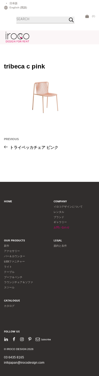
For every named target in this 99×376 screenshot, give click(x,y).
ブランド (59, 217)
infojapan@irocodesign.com (24, 362)
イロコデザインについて (68, 206)
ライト (8, 266)
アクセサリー (12, 251)
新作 (6, 245)
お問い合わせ (61, 227)
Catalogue (12, 300)
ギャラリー (60, 222)
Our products (14, 240)
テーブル (9, 272)
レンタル (59, 212)
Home (8, 201)
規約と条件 (60, 245)
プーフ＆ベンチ (13, 277)
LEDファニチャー (14, 261)
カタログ (9, 306)
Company (60, 201)
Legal (58, 240)
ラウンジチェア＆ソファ (18, 282)
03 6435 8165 (14, 357)
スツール (9, 287)
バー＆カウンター (14, 256)
